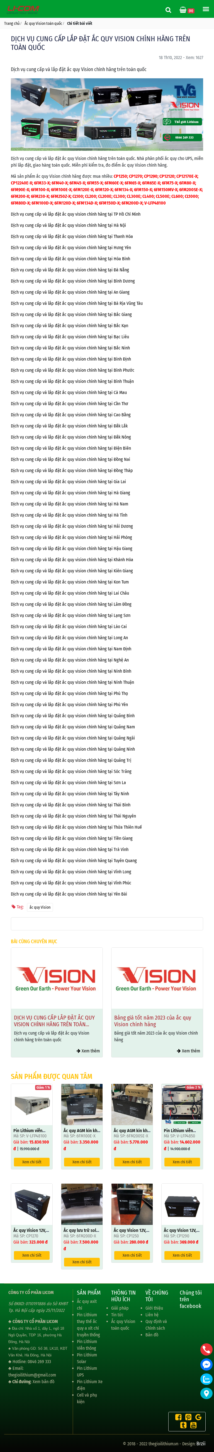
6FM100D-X (41, 203)
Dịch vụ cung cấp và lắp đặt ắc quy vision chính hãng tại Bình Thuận (72, 381)
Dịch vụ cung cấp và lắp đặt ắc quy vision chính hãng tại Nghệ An (70, 660)
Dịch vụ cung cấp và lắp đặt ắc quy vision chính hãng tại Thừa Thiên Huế (76, 827)
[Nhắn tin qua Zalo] (206, 1379)
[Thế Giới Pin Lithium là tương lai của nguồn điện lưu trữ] (24, 9)
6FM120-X (104, 189)
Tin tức (117, 1314)
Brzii (201, 1444)
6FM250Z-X (60, 196)
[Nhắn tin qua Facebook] (206, 1364)
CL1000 (191, 196)
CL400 (148, 196)
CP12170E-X (186, 176)
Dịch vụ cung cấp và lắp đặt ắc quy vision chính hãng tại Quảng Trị (71, 760)
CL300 (119, 196)
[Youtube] (192, 1426)
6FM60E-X (113, 183)
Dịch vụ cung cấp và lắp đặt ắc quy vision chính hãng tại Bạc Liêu (70, 336)
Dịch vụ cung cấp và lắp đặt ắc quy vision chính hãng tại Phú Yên (69, 704)
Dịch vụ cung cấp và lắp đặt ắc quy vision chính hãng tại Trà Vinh (69, 849)
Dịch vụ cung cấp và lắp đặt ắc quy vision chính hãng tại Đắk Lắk (69, 426)
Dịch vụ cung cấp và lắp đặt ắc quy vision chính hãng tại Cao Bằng (71, 414)
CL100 (77, 196)
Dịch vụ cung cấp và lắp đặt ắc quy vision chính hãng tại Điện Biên (71, 448)
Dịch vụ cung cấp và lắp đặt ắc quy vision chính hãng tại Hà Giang (70, 492)
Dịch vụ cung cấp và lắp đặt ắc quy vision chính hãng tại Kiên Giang (72, 570)
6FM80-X (187, 183)
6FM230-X (40, 196)
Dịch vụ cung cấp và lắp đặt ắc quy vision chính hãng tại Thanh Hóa (72, 236)
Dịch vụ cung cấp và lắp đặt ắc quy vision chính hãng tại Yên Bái (69, 894)
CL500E (162, 196)
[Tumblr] (181, 1426)
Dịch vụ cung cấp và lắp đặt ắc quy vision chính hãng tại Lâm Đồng (71, 604)
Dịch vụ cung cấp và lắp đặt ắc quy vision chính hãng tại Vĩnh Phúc (71, 883)
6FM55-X (95, 183)
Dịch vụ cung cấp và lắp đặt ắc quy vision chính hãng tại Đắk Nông (71, 437)
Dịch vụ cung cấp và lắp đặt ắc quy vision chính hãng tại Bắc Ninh (70, 348)
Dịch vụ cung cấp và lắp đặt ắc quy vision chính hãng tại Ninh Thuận (72, 682)
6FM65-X (132, 183)
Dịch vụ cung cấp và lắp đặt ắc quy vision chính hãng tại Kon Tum (70, 582)
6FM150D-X (109, 203)
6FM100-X (40, 189)
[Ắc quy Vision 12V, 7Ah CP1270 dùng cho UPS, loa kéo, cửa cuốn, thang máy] (31, 1204)
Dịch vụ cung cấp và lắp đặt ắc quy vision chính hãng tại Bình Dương (73, 281)
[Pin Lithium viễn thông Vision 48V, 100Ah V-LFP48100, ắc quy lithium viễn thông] (31, 1104)
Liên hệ (152, 1314)
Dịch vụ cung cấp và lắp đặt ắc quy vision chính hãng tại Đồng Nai (70, 459)
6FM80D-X (20, 203)
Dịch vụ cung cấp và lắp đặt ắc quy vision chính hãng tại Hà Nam (69, 504)
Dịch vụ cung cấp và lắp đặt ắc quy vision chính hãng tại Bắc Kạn (69, 325)
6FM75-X (169, 183)
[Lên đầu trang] (207, 1421)
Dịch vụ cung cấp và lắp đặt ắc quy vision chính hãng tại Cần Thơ (69, 403)
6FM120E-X (83, 189)
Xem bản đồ (43, 1381)
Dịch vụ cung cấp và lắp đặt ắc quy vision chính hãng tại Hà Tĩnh (69, 515)
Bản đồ (151, 1334)
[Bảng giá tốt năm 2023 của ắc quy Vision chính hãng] (57, 978)
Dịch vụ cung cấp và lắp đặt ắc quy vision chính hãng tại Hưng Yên (71, 247)
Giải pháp (120, 1308)
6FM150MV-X (165, 189)
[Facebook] (176, 1418)
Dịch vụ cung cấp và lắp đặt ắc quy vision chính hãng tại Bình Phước (72, 370)
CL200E (104, 196)
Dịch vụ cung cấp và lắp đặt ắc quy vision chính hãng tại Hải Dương (72, 526)
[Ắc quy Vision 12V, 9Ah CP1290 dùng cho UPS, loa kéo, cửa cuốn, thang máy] (182, 1204)
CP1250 (120, 176)
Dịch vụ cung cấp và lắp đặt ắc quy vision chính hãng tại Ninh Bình (71, 671)
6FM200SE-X (190, 189)
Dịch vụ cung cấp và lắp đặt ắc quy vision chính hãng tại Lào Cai (69, 626)
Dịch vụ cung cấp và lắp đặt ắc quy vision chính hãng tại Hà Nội (68, 225)
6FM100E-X (61, 189)
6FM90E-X (20, 189)
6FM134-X (123, 189)
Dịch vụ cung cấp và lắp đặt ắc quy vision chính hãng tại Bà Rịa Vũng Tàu (77, 303)
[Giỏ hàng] (183, 10)
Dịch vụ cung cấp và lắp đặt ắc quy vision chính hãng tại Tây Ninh (70, 793)
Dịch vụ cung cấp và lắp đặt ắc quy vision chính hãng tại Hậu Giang (71, 548)
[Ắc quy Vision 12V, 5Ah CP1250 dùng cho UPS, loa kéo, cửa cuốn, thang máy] (132, 1204)
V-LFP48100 (155, 203)
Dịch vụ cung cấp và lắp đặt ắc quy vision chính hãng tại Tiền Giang (72, 838)
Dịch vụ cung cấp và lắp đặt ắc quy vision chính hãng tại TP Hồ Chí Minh (75, 214)
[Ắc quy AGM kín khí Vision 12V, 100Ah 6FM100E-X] (82, 1104)
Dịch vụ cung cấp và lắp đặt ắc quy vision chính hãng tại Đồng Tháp (72, 470)
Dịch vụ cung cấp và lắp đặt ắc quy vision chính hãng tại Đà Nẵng (70, 270)
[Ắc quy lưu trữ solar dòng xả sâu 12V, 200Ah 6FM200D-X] (82, 1204)
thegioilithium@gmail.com (32, 1375)
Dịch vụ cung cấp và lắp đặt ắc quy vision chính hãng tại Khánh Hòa (72, 559)
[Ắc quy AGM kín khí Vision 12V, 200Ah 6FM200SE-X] (132, 1104)
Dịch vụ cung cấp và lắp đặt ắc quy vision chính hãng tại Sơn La (68, 782)
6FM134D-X (87, 203)
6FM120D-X (64, 203)
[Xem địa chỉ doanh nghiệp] (206, 1393)
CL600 (177, 196)
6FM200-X (20, 196)
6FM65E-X (151, 183)
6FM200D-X (131, 203)
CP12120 (166, 176)
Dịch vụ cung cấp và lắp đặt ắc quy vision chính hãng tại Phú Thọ (69, 693)
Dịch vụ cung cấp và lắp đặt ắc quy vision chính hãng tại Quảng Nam (73, 726)
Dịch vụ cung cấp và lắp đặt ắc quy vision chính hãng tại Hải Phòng (71, 537)
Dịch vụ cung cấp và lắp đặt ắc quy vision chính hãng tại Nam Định (71, 648)
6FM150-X (143, 189)
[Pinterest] (187, 1418)
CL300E (133, 196)
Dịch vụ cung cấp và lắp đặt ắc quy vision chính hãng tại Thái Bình (70, 805)
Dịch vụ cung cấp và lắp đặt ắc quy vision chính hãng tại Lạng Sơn (70, 615)
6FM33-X (42, 183)
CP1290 (150, 176)
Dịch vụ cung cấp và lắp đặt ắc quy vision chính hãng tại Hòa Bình (70, 258)
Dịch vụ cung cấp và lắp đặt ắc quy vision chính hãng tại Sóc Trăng (71, 771)
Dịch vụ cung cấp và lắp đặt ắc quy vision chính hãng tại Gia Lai (68, 481)
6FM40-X (59, 183)
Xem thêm (90, 1051)
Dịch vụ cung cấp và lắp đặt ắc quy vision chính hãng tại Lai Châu (70, 593)
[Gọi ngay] (206, 1349)
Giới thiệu (154, 1308)
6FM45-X (77, 183)
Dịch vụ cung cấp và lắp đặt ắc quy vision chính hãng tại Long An (69, 637)
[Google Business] (197, 1418)
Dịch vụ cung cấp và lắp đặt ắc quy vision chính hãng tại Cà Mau (69, 392)
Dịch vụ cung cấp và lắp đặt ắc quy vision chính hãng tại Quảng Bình (73, 715)
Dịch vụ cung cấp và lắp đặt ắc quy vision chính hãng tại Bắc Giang (71, 314)
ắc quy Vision (40, 907)
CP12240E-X (21, 183)
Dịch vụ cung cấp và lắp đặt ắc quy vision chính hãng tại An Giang (70, 292)
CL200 (90, 196)
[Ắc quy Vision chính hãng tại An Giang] (157, 978)
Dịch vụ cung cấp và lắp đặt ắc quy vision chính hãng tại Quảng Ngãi (73, 738)
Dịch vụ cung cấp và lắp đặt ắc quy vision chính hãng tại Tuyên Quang (74, 860)
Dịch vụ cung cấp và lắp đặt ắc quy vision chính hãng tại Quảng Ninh (73, 749)
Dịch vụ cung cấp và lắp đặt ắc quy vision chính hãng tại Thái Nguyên (73, 816)
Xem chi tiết (32, 1162)
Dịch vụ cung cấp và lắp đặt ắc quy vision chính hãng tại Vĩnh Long (71, 871)
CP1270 (135, 176)
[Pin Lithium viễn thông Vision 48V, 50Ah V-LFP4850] (182, 1104)
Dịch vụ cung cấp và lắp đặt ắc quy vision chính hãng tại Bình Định (71, 359)
